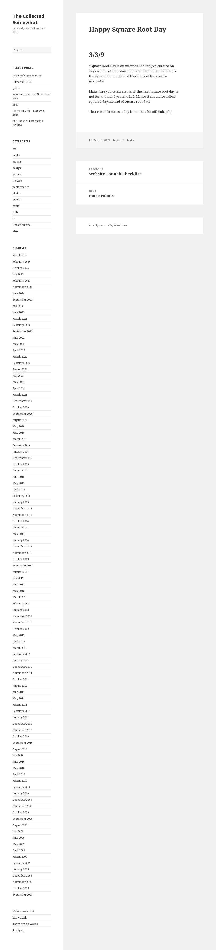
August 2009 (20, 825)
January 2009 (21, 869)
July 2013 (18, 578)
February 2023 (22, 325)
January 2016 (21, 451)
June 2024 (19, 293)
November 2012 (22, 622)
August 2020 (20, 420)
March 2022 (20, 356)
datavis (17, 161)
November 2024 (22, 287)
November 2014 (22, 515)
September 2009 (23, 819)
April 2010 (19, 774)
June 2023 (19, 312)
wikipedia (96, 81)
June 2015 (19, 477)
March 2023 (20, 318)
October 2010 (21, 736)
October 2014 (21, 521)
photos (17, 193)
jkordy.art (18, 930)
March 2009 (20, 857)
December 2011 (22, 666)
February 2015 (22, 496)
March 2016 (20, 439)
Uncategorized (22, 225)
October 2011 (21, 679)
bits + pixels (20, 917)
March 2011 (20, 704)
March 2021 (20, 394)
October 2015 (21, 464)
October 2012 (21, 629)
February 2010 (22, 787)
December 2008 (22, 875)
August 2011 (20, 685)
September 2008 (23, 894)
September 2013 (23, 565)
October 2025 (21, 268)
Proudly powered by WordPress (108, 225)
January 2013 (21, 610)
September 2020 (23, 413)
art (14, 149)
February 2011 (22, 711)
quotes (17, 199)
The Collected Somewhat (28, 19)
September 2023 (23, 299)
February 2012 (22, 654)
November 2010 (22, 730)
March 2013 (20, 597)
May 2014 (19, 534)
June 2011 (19, 692)
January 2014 (21, 540)
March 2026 (20, 255)
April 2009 (19, 850)
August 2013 (20, 572)
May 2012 (19, 635)
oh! (168, 111)
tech (15, 212)
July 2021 (18, 375)
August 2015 (20, 470)
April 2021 (19, 388)
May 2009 (19, 844)
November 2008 (22, 882)
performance (21, 187)
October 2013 (21, 559)
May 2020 (19, 426)
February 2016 (22, 445)
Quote (16, 88)
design (17, 168)
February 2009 (22, 863)
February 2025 (22, 280)
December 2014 (22, 508)
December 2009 (22, 800)
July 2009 (18, 831)
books (16, 155)
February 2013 (22, 603)
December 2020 (22, 401)
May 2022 (19, 344)
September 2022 (23, 331)
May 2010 (19, 768)
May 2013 (19, 591)
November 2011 (22, 673)
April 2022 (19, 350)
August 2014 (20, 527)
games (17, 174)
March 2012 (20, 648)
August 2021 (20, 369)
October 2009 (21, 812)
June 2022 (19, 337)
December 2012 (22, 616)
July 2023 (18, 306)
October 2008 (21, 888)
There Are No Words (25, 924)
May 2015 (19, 483)
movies (17, 180)
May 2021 (19, 382)
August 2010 (20, 749)
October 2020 (21, 407)
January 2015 (21, 502)
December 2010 (22, 723)
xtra (15, 231)
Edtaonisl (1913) (22, 82)
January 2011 (21, 717)
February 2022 (22, 363)
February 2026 (22, 261)
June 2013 (19, 584)
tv (14, 218)
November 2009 (22, 806)
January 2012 (21, 660)
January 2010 (21, 793)
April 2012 (19, 641)
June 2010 (19, 762)
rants (16, 206)
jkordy (120, 140)
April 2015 (19, 489)
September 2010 (23, 742)
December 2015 (22, 458)
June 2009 (19, 838)
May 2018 (19, 432)
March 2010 (20, 781)
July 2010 (18, 755)
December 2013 (22, 546)
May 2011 (19, 698)
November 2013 (22, 553)
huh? (162, 111)
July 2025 (18, 274)
